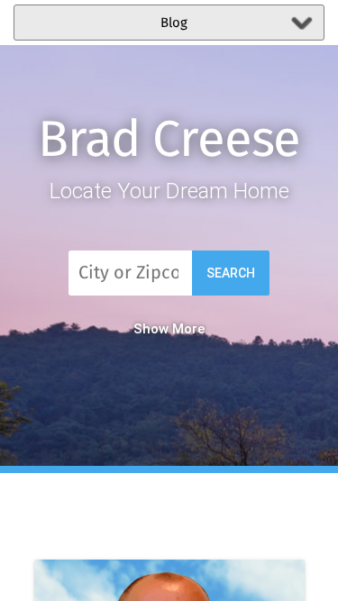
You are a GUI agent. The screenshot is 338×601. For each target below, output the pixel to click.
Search (230, 273)
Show (151, 329)
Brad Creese (169, 141)
